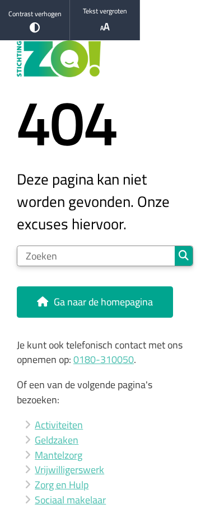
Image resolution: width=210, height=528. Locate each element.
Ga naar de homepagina (103, 302)
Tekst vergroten (105, 10)
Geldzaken (56, 440)
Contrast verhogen (35, 13)
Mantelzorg (58, 455)
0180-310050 (103, 359)
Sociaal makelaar (70, 500)
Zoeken (184, 256)
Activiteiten (59, 425)
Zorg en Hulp (61, 484)
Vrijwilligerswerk (69, 469)
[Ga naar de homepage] (105, 59)
